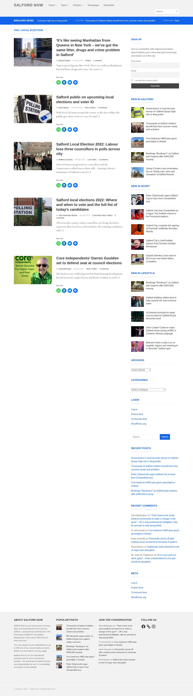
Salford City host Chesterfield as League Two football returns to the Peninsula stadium (162, 213)
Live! (89, 160)
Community (96, 215)
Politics (88, 61)
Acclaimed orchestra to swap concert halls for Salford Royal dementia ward (161, 315)
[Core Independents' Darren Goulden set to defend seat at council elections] (33, 270)
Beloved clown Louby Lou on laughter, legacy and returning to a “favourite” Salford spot (162, 345)
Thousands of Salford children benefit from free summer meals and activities (108, 20)
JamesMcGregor (65, 269)
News (52, 5)
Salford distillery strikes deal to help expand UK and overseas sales (161, 300)
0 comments (102, 108)
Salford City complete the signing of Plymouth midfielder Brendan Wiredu (162, 228)
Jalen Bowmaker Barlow (68, 215)
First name (136, 61)
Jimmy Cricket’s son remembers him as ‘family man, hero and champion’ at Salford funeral (162, 171)
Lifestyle (77, 5)
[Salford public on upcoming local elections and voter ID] (33, 109)
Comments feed (139, 419)
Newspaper (93, 5)
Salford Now (28, 5)
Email (133, 71)
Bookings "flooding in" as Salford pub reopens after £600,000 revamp (77, 649)
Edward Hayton (65, 61)
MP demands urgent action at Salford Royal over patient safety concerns (79, 639)
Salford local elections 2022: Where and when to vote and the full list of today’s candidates (86, 205)
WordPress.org (138, 424)
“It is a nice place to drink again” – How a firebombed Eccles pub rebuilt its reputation (153, 558)
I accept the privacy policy (146, 80)
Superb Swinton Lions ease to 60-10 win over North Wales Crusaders (161, 258)
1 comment (97, 61)
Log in (134, 409)
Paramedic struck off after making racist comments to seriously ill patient (117, 652)
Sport (63, 5)
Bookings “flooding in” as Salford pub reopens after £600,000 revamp (162, 156)
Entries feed (137, 414)
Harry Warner (64, 108)
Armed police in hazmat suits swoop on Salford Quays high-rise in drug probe (161, 111)
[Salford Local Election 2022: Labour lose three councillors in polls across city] (33, 156)
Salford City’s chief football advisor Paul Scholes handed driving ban (160, 243)
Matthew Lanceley (66, 160)
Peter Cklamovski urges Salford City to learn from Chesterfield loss (162, 198)
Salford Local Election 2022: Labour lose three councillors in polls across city (88, 149)
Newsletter (109, 5)
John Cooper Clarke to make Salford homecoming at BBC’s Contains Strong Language (161, 330)
